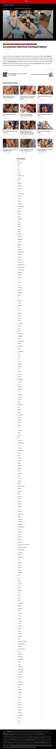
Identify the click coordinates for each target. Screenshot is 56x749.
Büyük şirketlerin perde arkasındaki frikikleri (9, 97)
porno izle (12, 745)
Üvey (19, 664)
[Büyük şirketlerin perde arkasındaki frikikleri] (11, 90)
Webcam (20, 682)
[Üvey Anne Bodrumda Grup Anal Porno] (11, 125)
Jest (19, 427)
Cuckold (20, 287)
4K (18, 168)
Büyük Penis (21, 267)
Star (19, 600)
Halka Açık (20, 379)
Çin (19, 280)
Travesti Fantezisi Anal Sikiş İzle (44, 97)
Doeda (19, 300)
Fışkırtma (20, 346)
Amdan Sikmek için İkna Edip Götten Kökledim (44, 150)
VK (18, 679)
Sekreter (20, 572)
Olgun (19, 516)
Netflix (19, 504)
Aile (19, 181)
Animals (20, 203)
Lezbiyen (20, 473)
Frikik (19, 348)
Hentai (19, 399)
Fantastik (20, 336)
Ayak (19, 229)
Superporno (21, 603)
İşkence (20, 420)
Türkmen (20, 646)
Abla (19, 178)
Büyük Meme (21, 264)
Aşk (19, 221)
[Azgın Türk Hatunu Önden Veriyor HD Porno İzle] (28, 143)
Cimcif (19, 277)
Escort (19, 318)
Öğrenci (20, 511)
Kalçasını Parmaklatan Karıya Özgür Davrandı (26, 115)
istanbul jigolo (36, 745)
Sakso (27, 44)
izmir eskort (30, 745)
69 (18, 170)
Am (19, 191)
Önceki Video (6, 70)
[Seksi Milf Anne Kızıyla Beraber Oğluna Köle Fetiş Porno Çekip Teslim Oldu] (28, 125)
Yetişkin (20, 705)
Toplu (19, 623)
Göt (19, 369)
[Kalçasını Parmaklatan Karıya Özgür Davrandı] (28, 108)
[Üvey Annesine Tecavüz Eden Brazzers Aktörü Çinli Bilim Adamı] (28, 90)
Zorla (19, 722)
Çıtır (19, 282)
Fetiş (19, 338)
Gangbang (20, 351)
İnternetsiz (20, 415)
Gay (19, 354)
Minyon (20, 496)
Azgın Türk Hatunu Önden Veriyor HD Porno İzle (27, 150)
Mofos (19, 501)
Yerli (19, 702)
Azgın (19, 231)
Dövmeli (20, 305)
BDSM (19, 247)
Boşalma (20, 254)
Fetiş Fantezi (17, 44)
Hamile (19, 382)
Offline (19, 506)
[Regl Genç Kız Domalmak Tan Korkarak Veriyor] (11, 143)
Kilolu (19, 435)
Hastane (20, 389)
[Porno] (28, 2)
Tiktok (19, 618)
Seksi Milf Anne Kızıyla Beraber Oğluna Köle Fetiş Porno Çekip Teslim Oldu (27, 133)
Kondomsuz (21, 450)
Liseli (19, 476)
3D (18, 165)
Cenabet (20, 272)
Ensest (12, 44)
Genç (19, 356)
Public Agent (21, 549)
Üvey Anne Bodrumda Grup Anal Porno (10, 132)
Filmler (19, 343)
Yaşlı (19, 694)
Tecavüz (20, 613)
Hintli (19, 402)
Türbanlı (20, 636)
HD (20, 44)
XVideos (20, 689)
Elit (18, 310)
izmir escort (16, 745)
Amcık (19, 198)
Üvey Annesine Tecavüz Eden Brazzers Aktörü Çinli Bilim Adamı (27, 98)
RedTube (20, 552)
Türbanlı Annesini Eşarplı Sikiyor (39, 74)
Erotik (19, 315)
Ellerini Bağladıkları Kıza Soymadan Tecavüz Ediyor (17, 74)
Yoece (19, 707)
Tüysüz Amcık (21, 649)
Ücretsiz (20, 654)
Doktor (19, 303)
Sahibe (19, 562)
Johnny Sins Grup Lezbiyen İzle (10, 115)
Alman (19, 188)
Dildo (19, 295)
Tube (19, 628)
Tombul (20, 621)
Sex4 (19, 580)
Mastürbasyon (21, 486)
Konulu (19, 453)
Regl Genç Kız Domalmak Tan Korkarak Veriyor (11, 150)
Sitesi (19, 593)
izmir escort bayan (23, 745)
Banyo (19, 242)
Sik (18, 585)
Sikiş (19, 588)
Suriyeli (19, 605)
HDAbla (20, 394)
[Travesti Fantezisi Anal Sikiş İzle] (45, 90)
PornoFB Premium (22, 547)
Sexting (20, 583)
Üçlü (19, 651)
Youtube (20, 715)
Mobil (19, 499)
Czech (19, 290)
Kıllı (18, 438)
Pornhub (20, 537)
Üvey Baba (20, 672)
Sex (19, 577)
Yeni (19, 700)
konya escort (33, 747)
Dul (19, 308)
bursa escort (49, 745)
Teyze (19, 616)
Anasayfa (5, 8)
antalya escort (43, 745)
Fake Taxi (20, 333)
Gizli (19, 361)
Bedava (20, 249)
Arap (19, 216)
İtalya (19, 422)
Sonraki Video (49, 70)
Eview (19, 326)
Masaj (19, 483)
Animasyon (21, 206)
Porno (23, 44)
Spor (19, 598)
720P (19, 173)
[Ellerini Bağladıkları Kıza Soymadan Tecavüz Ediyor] (5, 74)
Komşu (19, 448)
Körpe (19, 460)
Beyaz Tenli (21, 252)
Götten (20, 371)
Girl (19, 359)
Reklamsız (20, 555)
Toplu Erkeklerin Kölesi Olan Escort (44, 115)
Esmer (19, 320)
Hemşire (20, 397)
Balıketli (20, 237)
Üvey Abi (35, 44)
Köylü (19, 463)
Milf (19, 493)
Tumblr (20, 633)
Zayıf (19, 717)
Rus (19, 560)
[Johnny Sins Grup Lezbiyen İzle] (11, 108)
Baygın (19, 244)
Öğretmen (20, 514)
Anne (19, 211)
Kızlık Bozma (21, 443)
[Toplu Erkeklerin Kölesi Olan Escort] (45, 108)
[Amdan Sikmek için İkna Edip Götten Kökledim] (45, 143)
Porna (19, 534)
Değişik (19, 292)
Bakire (19, 234)
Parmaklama (21, 527)
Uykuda (20, 677)
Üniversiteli (20, 659)
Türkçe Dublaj (21, 644)
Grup (19, 374)
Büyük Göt (20, 262)
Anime (19, 209)
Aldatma (20, 186)
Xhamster (20, 684)
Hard (19, 384)
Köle (19, 445)
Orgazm (20, 524)
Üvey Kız (20, 674)
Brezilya (20, 259)
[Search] (51, 2)
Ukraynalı (20, 656)
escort (4, 747)
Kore (19, 455)
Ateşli (19, 226)
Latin (19, 471)
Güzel (19, 376)
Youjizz (19, 710)
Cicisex (20, 275)
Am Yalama (21, 193)
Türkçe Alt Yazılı (22, 641)
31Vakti (19, 163)
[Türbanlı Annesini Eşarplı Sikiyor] (51, 74)
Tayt (19, 611)
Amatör (20, 196)
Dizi (19, 298)
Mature (20, 488)
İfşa (19, 407)
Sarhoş (19, 567)
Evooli (19, 331)
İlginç (19, 412)
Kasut (19, 432)
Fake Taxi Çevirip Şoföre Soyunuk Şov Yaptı (23, 5)
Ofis (19, 509)
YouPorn (20, 712)
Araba (19, 214)
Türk (19, 639)
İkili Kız (19, 410)
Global (19, 364)
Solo (19, 595)
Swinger (20, 608)
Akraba (19, 183)
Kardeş (19, 430)
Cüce (19, 285)
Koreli (19, 458)
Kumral (20, 465)
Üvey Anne (20, 669)
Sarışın (30, 44)
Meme (19, 491)
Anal (11, 8)
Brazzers (8, 44)
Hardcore (20, 387)
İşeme (19, 417)
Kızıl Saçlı (20, 440)
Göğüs (19, 366)
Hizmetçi (20, 404)
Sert (19, 575)
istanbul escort (21, 747)
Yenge (19, 697)
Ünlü (19, 661)
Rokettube (20, 557)
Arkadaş (20, 219)
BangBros (20, 239)
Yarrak (19, 692)
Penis (19, 529)
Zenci (19, 720)
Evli (18, 328)
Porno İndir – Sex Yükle (23, 544)
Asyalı (19, 224)
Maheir (19, 481)
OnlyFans (20, 519)
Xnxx (19, 687)
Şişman (20, 590)
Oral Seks (20, 521)
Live (19, 478)
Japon (19, 425)
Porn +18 (20, 532)
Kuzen (19, 468)
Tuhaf (19, 631)
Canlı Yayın (21, 270)
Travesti (20, 626)
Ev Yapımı (20, 323)
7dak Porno (21, 175)
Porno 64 (20, 542)
